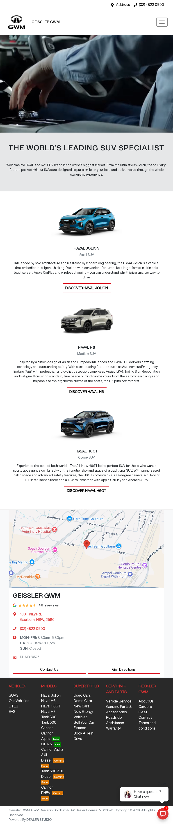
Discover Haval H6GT (86, 490)
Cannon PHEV (47, 789)
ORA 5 (46, 744)
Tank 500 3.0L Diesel (52, 773)
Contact (145, 717)
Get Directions (124, 669)
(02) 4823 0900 (151, 4)
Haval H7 (48, 711)
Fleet (143, 712)
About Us (146, 701)
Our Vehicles (19, 700)
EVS (12, 711)
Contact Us (49, 669)
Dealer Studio (39, 819)
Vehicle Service (119, 701)
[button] (162, 22)
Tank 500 (48, 722)
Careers (145, 706)
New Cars (81, 706)
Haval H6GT (51, 706)
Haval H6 (48, 700)
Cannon (47, 728)
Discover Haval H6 (86, 391)
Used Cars (82, 695)
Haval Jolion (51, 695)
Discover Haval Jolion (86, 288)
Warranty (113, 728)
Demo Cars (83, 700)
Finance (80, 728)
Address (123, 4)
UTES (13, 706)
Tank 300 (48, 717)
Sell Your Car (84, 722)
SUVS (13, 695)
